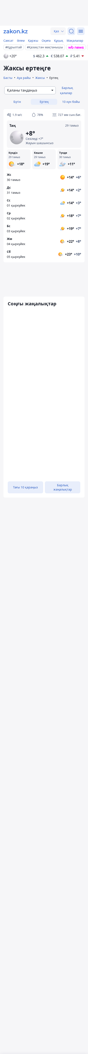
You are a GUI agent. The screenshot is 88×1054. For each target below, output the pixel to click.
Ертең (44, 102)
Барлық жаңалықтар (62, 487)
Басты (7, 78)
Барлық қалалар (66, 90)
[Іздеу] (71, 31)
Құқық (58, 40)
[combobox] (30, 90)
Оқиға (46, 40)
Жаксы (40, 78)
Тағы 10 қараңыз (25, 487)
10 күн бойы (71, 102)
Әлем (21, 40)
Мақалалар (75, 40)
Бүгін (17, 102)
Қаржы (33, 40)
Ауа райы (24, 78)
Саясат (8, 40)
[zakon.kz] (15, 31)
